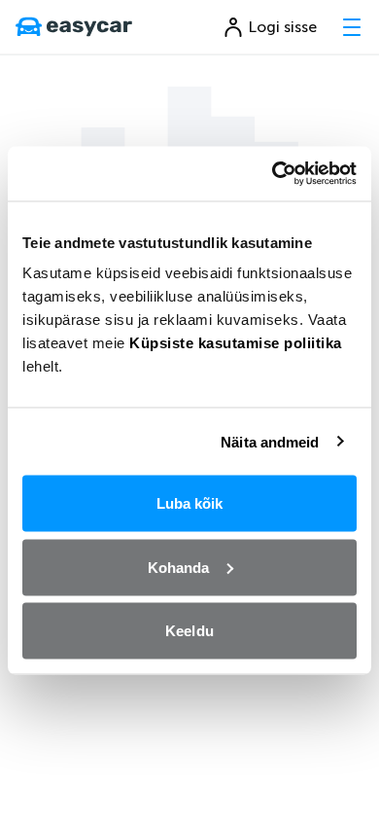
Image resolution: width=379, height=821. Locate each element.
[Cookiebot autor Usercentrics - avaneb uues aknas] (273, 174)
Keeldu (189, 631)
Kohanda (179, 566)
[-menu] (351, 27)
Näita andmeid (270, 441)
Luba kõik (190, 503)
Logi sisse (283, 27)
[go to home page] (74, 27)
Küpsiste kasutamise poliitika (235, 343)
